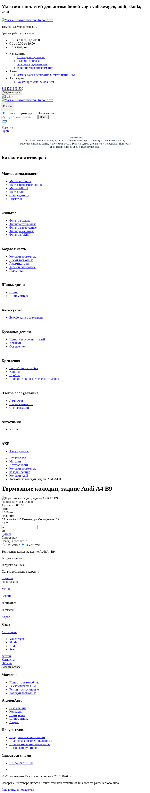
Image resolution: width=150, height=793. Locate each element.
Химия (14, 429)
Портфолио (17, 715)
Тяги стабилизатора (22, 267)
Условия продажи (29, 60)
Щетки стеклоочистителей (27, 339)
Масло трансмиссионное (25, 184)
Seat (51, 82)
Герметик (15, 198)
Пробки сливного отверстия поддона (34, 378)
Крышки (15, 343)
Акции (14, 722)
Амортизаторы (19, 263)
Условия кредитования (32, 64)
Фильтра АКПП (20, 234)
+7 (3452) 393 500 (21, 763)
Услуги (6, 656)
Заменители (33, 545)
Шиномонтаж (18, 295)
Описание (13, 545)
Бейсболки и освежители (26, 317)
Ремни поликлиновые (24, 689)
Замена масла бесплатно (33, 74)
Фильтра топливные (22, 224)
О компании (17, 708)
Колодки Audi (18, 475)
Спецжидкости (19, 195)
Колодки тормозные (22, 256)
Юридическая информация (35, 67)
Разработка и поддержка (18, 789)
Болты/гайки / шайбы (23, 368)
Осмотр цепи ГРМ (62, 74)
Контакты (8, 659)
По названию (46, 113)
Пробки (14, 375)
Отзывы (7, 663)
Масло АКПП (18, 188)
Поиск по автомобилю (24, 682)
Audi (36, 82)
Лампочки (16, 400)
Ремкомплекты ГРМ (22, 686)
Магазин (15, 461)
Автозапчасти (18, 465)
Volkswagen (24, 82)
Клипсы (14, 371)
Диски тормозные (21, 260)
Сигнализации (19, 407)
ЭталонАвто (17, 458)
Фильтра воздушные (23, 227)
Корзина (7, 578)
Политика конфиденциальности (30, 740)
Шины (13, 292)
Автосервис (9, 632)
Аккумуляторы (19, 451)
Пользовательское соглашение (29, 744)
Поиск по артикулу (19, 113)
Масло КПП (17, 191)
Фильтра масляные (21, 231)
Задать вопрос (12, 666)
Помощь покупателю (31, 57)
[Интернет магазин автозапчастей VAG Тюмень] (27, 20)
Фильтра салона (19, 220)
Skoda (44, 82)
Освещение (17, 346)
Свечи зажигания (21, 404)
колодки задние (19, 472)
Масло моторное (20, 181)
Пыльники (16, 270)
